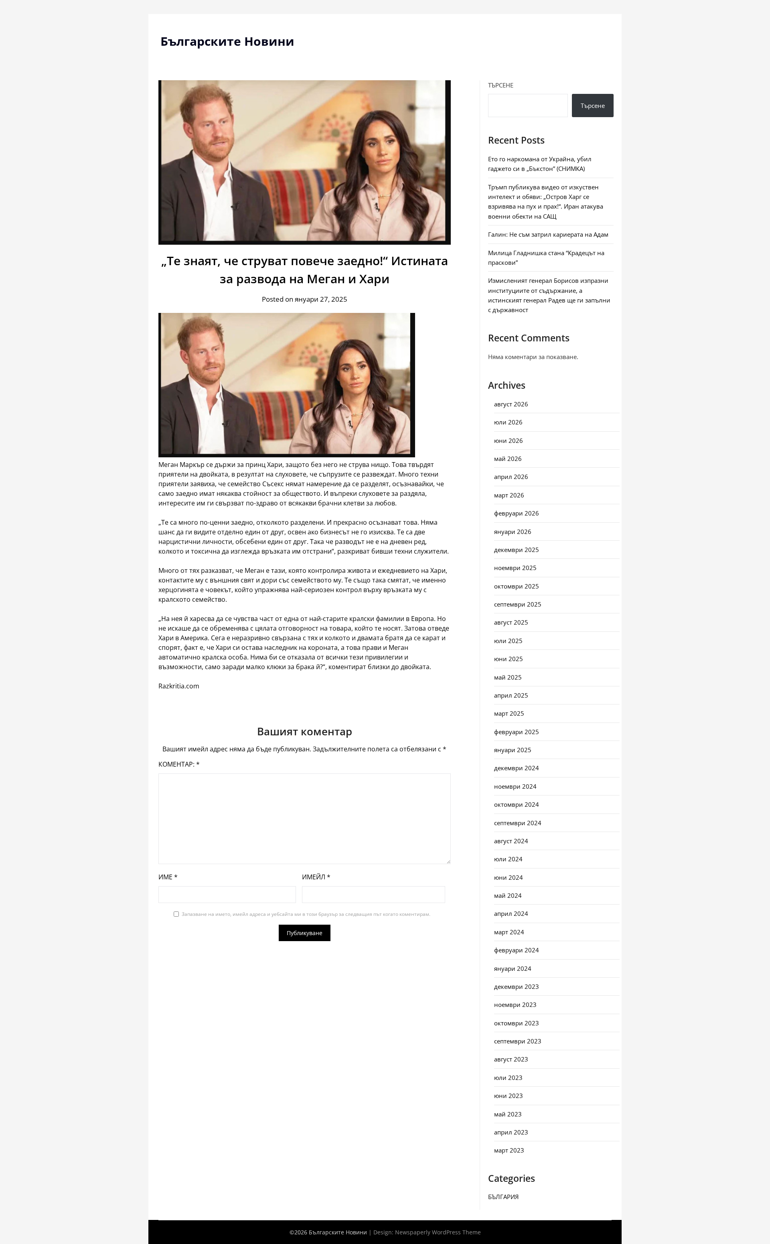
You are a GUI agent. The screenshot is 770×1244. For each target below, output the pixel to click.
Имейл (316, 877)
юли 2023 (508, 1078)
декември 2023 (516, 986)
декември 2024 (516, 768)
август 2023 (511, 1059)
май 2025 (508, 677)
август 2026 (511, 404)
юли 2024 (508, 859)
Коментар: (179, 764)
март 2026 (509, 495)
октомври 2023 (516, 1023)
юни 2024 (508, 877)
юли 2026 (508, 422)
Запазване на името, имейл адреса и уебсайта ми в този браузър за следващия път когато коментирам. (306, 914)
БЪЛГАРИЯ (503, 1197)
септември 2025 (517, 604)
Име (168, 877)
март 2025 (509, 713)
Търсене (500, 85)
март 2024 (509, 932)
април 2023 (511, 1132)
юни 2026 (508, 440)
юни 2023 (508, 1096)
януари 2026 (512, 532)
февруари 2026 (516, 513)
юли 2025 (508, 641)
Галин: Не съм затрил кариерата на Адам (548, 234)
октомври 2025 (516, 586)
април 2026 (511, 477)
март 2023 (509, 1150)
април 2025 (511, 695)
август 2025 (511, 622)
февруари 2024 (516, 950)
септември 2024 (517, 823)
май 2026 (508, 459)
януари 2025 (512, 750)
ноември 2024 (515, 786)
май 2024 (508, 895)
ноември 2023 (515, 1004)
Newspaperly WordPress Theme (438, 1232)
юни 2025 (508, 659)
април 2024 (511, 913)
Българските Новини (227, 41)
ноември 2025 (515, 568)
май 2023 (508, 1114)
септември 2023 (517, 1041)
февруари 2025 (516, 732)
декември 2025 (516, 550)
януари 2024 (512, 968)
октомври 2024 (516, 804)
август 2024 (511, 841)
